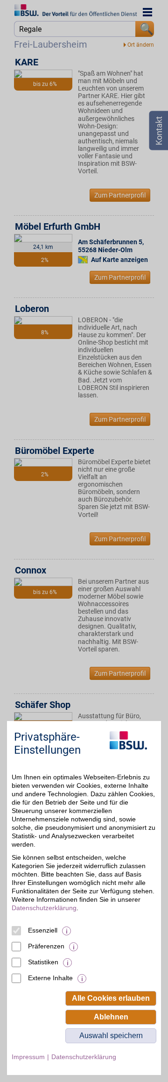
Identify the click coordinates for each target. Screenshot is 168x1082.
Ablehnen (111, 1017)
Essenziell (42, 930)
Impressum (28, 1057)
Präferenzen (46, 946)
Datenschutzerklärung (44, 908)
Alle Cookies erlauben (111, 998)
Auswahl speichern (111, 1036)
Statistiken (43, 962)
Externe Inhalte (50, 978)
